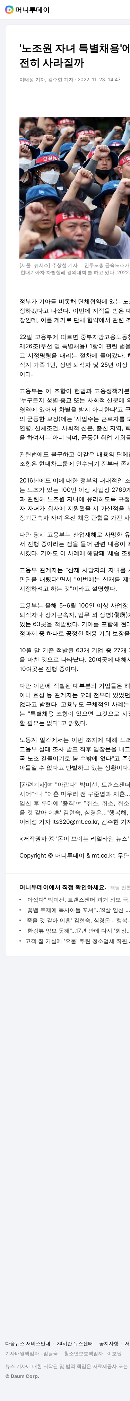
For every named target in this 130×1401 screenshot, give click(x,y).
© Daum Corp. (22, 1376)
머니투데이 (32, 9)
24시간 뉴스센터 (75, 1343)
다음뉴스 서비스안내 (27, 1343)
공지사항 (109, 1343)
